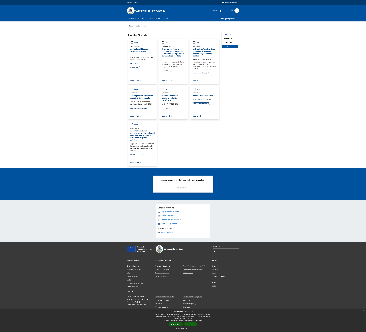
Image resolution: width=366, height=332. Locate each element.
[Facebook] (220, 10)
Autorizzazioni (188, 273)
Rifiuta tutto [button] (190, 324)
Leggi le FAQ (159, 303)
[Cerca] (236, 10)
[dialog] (183, 320)
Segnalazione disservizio (163, 300)
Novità (138, 26)
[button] (183, 328)
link (201, 320)
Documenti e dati (132, 286)
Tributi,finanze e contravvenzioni (194, 266)
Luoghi (214, 282)
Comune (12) (228, 43)
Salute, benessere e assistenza (193, 269)
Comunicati (215, 269)
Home (131, 26)
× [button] (364, 311)
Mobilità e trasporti (161, 276)
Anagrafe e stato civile (162, 266)
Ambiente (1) (228, 38)
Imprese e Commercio (162, 269)
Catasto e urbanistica (162, 273)
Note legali (186, 307)
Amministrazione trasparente (192, 297)
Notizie (214, 266)
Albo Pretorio (187, 300)
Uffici (128, 273)
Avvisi (136, 42)
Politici (129, 280)
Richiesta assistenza (161, 307)
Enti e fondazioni (132, 276)
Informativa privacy (189, 303)
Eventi (214, 286)
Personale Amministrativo (135, 283)
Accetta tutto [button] (175, 324)
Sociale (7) (227, 47)
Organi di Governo (133, 266)
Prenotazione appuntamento (164, 297)
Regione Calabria (132, 2)
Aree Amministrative (133, 269)
